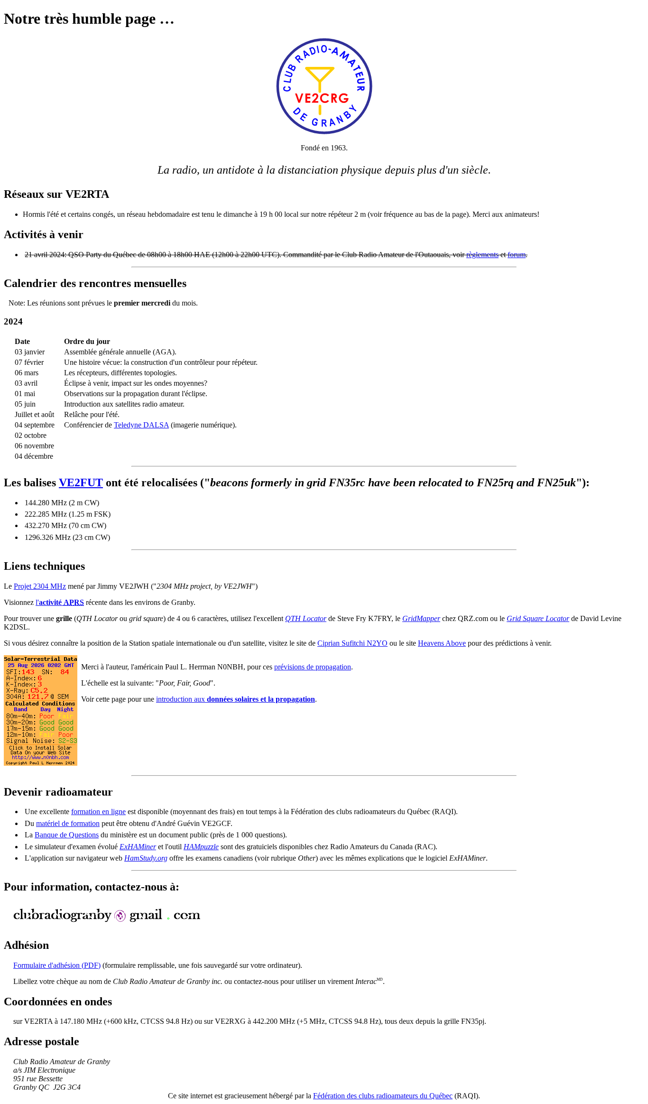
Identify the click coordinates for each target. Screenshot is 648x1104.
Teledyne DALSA (141, 425)
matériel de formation (68, 823)
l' (60, 602)
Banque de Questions (67, 835)
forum (517, 254)
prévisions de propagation (312, 667)
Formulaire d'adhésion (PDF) (57, 965)
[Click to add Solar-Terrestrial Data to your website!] (40, 763)
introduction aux (235, 699)
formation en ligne (98, 811)
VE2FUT (81, 482)
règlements (482, 254)
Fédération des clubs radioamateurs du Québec (383, 1096)
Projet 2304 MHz (40, 586)
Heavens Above (442, 643)
